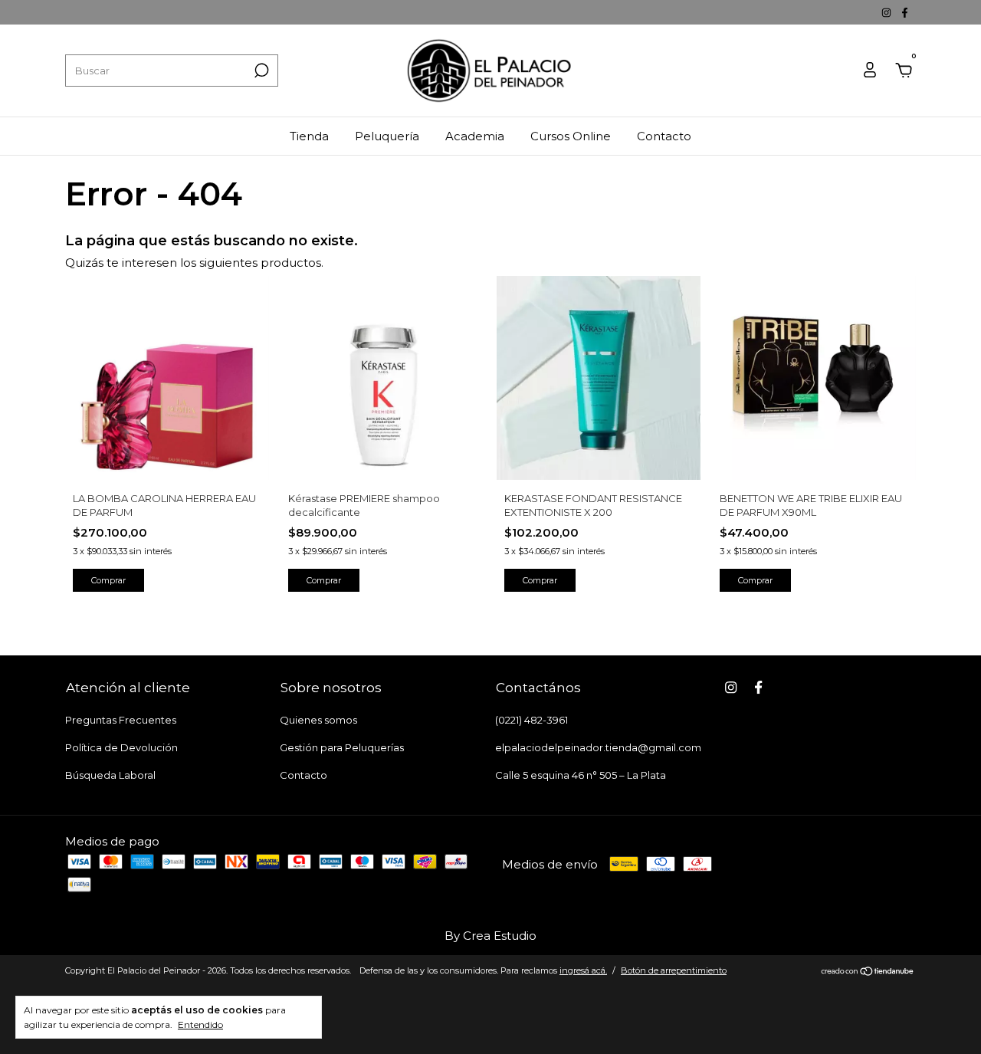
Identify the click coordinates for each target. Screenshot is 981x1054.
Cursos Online (570, 136)
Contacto (664, 136)
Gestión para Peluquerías (342, 747)
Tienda (309, 136)
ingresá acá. (583, 970)
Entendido (200, 1024)
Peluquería (387, 136)
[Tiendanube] (868, 972)
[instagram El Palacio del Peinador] (887, 12)
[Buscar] (260, 70)
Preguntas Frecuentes (120, 720)
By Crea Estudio (490, 935)
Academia (474, 136)
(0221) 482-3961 (531, 720)
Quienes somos (318, 720)
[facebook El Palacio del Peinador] (905, 12)
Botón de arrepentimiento (674, 970)
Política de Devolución (121, 747)
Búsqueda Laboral (110, 775)
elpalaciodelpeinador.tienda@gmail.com (598, 747)
